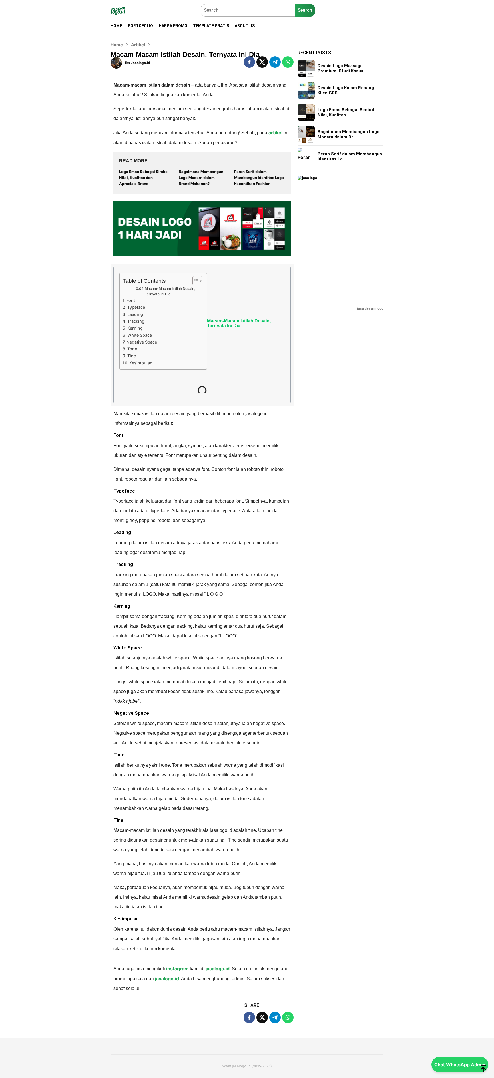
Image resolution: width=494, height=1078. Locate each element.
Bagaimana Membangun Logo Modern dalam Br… (348, 134)
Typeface (136, 307)
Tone (132, 348)
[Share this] (249, 62)
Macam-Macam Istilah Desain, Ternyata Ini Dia (170, 291)
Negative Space (141, 342)
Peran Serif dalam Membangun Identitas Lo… (350, 156)
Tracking (135, 321)
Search (305, 10)
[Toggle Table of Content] (194, 281)
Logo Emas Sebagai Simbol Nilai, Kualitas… (346, 112)
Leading (135, 314)
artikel (275, 133)
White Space (139, 335)
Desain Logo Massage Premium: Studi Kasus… (342, 68)
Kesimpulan (140, 362)
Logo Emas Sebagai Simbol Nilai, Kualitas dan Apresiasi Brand (144, 177)
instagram (177, 968)
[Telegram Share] (275, 62)
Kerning (135, 328)
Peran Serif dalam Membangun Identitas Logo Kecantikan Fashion (259, 177)
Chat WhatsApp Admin (459, 1064)
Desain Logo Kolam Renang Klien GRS (346, 90)
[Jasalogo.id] (118, 10)
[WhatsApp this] (288, 62)
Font (130, 300)
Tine (132, 355)
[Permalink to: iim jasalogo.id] (116, 62)
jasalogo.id (218, 968)
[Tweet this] (262, 62)
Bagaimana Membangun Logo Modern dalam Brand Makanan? (201, 177)
